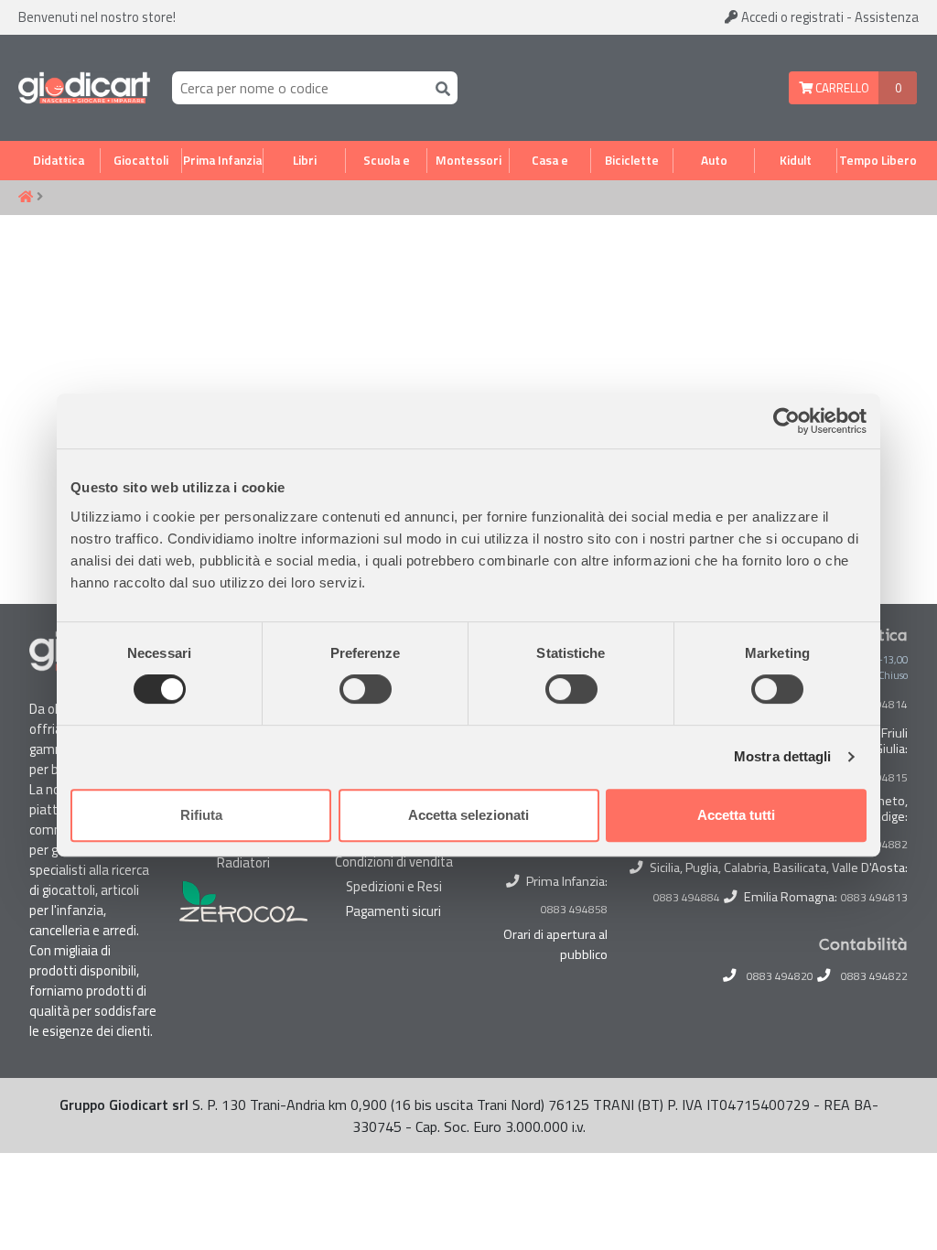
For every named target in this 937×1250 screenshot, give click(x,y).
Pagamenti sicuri (393, 910)
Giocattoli (140, 160)
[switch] (365, 689)
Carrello (841, 88)
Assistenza (887, 16)
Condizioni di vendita (394, 861)
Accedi (791, 16)
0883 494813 (874, 897)
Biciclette (632, 160)
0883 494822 (874, 976)
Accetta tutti (736, 815)
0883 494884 (686, 897)
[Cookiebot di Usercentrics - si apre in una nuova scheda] (786, 421)
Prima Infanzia (222, 160)
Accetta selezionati (468, 815)
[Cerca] (439, 87)
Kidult (796, 160)
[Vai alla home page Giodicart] (84, 88)
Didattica (58, 160)
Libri (305, 160)
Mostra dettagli (783, 756)
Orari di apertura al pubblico (555, 944)
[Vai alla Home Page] (25, 198)
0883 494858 (574, 909)
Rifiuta (201, 815)
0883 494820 (780, 976)
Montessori (468, 160)
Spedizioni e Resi (394, 886)
